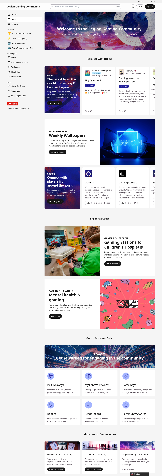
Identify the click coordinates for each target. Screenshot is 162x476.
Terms (10, 109)
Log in (140, 7)
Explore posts (54, 103)
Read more (55, 316)
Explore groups (55, 201)
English (136, 474)
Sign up (150, 6)
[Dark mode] (133, 6)
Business (141, 1)
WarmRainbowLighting (101, 70)
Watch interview (113, 263)
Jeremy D (129, 71)
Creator (152, 1)
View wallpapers (57, 152)
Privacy (15, 109)
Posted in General (107, 76)
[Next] (152, 91)
